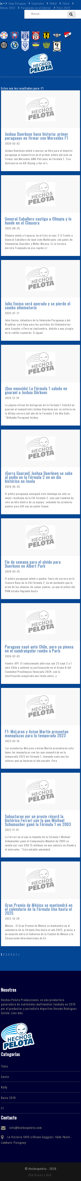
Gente (5, 1076)
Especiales (37, 3)
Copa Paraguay (17, 3)
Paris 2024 (63, 8)
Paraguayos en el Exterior (35, 8)
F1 (2, 1108)
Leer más (17, 1013)
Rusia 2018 (8, 1097)
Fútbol (53, 3)
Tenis (4, 1066)
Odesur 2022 (7, 8)
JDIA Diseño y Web (40, 1175)
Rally (4, 1087)
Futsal (66, 3)
